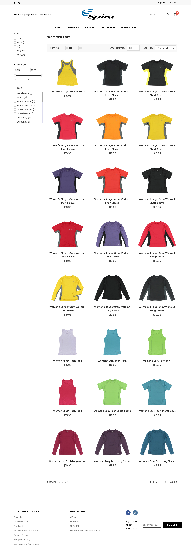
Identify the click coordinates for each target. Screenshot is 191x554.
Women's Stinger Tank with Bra (67, 91)
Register (162, 2)
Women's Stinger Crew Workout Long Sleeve (112, 254)
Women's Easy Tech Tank (67, 360)
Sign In (173, 2)
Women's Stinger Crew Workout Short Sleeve (112, 93)
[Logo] (98, 14)
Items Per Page (116, 48)
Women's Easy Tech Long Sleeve (67, 461)
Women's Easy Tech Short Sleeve (112, 411)
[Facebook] (15, 2)
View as (54, 48)
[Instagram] (20, 2)
